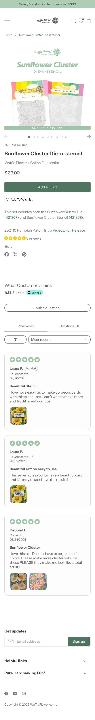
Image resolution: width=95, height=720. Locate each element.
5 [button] (48, 137)
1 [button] (29, 137)
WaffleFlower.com (43, 704)
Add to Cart (47, 187)
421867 (11, 217)
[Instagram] (23, 693)
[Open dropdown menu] (85, 660)
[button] (15, 238)
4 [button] (43, 137)
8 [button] (62, 137)
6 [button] (52, 137)
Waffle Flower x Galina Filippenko (31, 162)
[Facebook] (6, 693)
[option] (47, 87)
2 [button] (34, 137)
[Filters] (15, 339)
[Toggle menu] (7, 20)
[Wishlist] (81, 21)
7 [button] (57, 137)
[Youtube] (15, 693)
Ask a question (48, 308)
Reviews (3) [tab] (26, 326)
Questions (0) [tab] (69, 326)
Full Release (75, 230)
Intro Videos (54, 230)
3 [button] (38, 137)
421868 (76, 217)
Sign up (79, 641)
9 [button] (66, 137)
